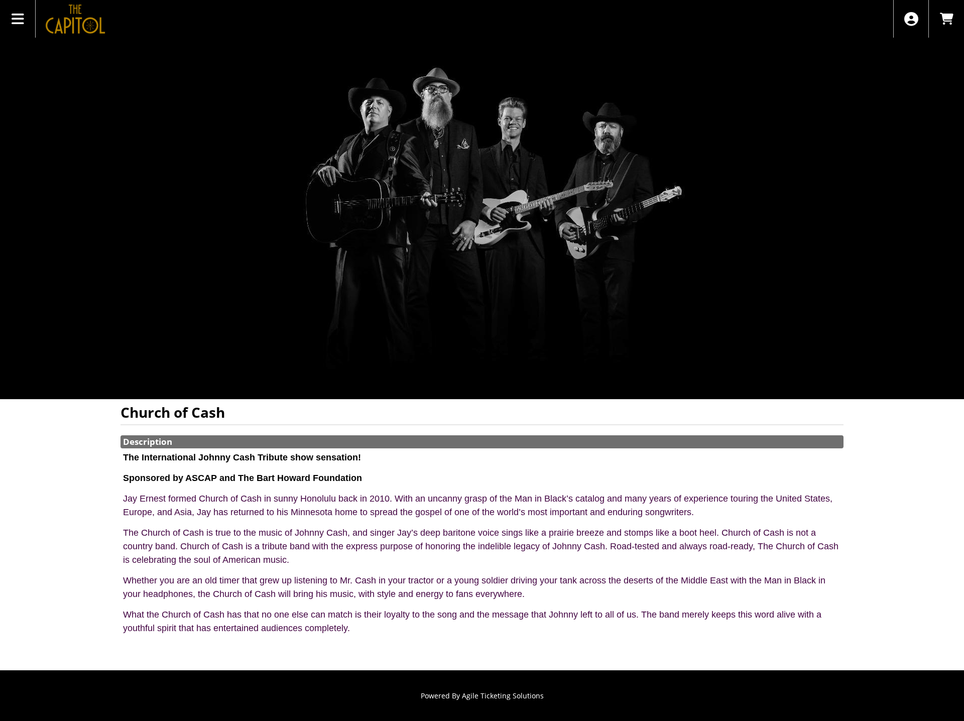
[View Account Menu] (911, 19)
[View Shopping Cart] (946, 19)
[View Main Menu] (18, 19)
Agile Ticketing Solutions (503, 695)
